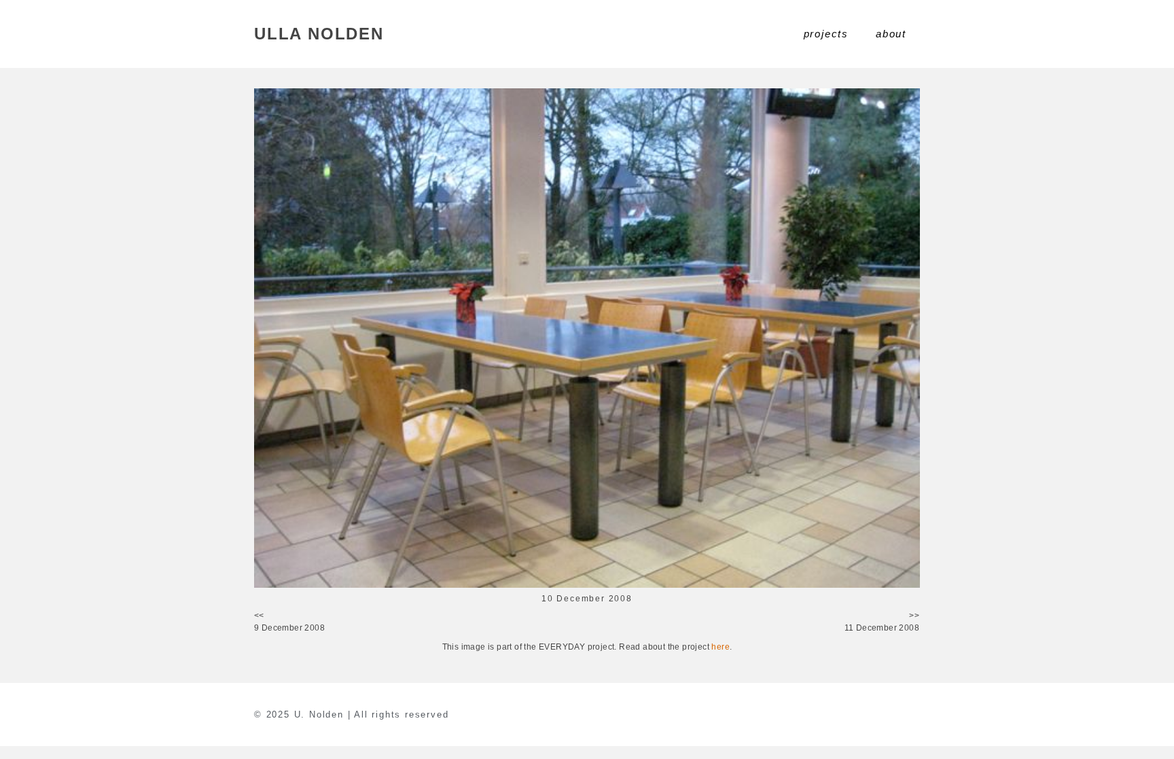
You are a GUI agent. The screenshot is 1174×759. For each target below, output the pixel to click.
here (720, 647)
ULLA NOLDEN (319, 33)
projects (826, 33)
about (891, 33)
